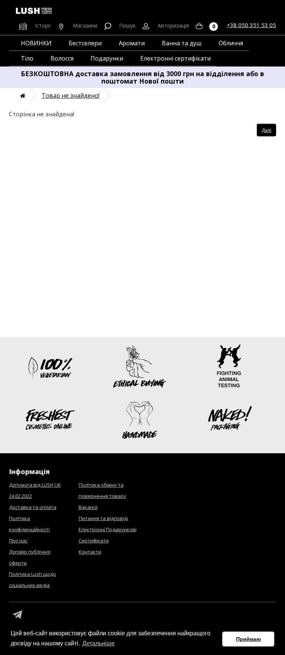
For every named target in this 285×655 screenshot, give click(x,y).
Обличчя (231, 43)
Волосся (61, 58)
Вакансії (88, 507)
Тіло (27, 58)
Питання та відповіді (103, 518)
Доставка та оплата (32, 507)
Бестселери (85, 43)
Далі (266, 130)
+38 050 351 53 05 (251, 25)
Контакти (90, 551)
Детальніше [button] (98, 643)
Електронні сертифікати (175, 58)
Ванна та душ (182, 43)
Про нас (18, 540)
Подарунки (107, 58)
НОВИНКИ (36, 43)
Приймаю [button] (248, 639)
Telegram (17, 615)
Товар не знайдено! (70, 95)
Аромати (132, 43)
